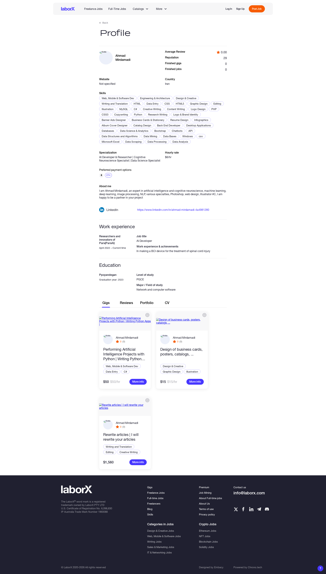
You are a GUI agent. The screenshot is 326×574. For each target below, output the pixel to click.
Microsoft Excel (110, 141)
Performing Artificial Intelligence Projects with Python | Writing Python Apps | (123, 354)
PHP (214, 109)
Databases (108, 130)
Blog (149, 508)
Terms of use (206, 508)
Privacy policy (207, 514)
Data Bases (169, 136)
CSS (167, 103)
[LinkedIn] (251, 509)
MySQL (123, 109)
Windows (187, 136)
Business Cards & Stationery (148, 119)
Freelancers (153, 503)
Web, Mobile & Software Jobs (164, 536)
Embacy (218, 567)
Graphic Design (198, 103)
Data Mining (150, 136)
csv (201, 136)
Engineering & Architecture (155, 98)
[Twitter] (235, 509)
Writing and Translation (115, 103)
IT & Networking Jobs (159, 552)
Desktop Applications (198, 125)
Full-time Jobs (155, 498)
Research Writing (157, 114)
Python (138, 114)
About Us (204, 503)
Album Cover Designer (115, 125)
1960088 (103, 511)
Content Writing (176, 109)
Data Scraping (133, 141)
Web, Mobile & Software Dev (118, 98)
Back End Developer (168, 125)
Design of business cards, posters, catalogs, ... (181, 351)
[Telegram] (259, 509)
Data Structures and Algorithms (120, 136)
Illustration (107, 109)
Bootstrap (160, 130)
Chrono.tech (255, 567)
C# (135, 109)
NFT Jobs (204, 536)
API (190, 130)
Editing (217, 103)
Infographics (201, 119)
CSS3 (105, 114)
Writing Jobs (154, 541)
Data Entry (153, 103)
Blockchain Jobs (208, 541)
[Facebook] (243, 509)
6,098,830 (106, 508)
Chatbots (177, 130)
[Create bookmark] (147, 315)
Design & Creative (186, 98)
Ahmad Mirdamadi (127, 337)
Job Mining (205, 492)
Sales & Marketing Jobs (160, 547)
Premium (204, 487)
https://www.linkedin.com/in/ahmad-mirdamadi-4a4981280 (173, 209)
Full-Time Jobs (117, 8)
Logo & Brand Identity (185, 114)
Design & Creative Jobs (160, 530)
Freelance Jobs (93, 8)
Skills (150, 514)
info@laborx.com (249, 493)
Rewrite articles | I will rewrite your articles (121, 437)
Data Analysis (180, 141)
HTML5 (180, 103)
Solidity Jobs (206, 547)
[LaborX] (68, 9)
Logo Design (198, 109)
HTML (137, 103)
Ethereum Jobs (207, 530)
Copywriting (121, 114)
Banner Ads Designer (114, 119)
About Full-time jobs (210, 498)
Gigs (149, 487)
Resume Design (179, 119)
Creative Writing (152, 109)
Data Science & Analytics (134, 130)
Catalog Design (142, 125)
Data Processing (157, 141)
